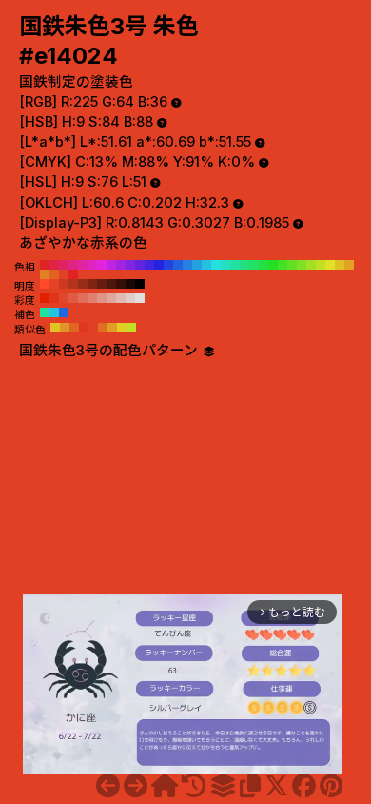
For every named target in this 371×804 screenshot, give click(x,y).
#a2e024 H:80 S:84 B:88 (311, 265)
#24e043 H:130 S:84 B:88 (263, 265)
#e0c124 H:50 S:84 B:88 (339, 265)
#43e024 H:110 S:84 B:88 (282, 265)
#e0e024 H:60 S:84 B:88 (330, 265)
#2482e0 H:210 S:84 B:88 (187, 265)
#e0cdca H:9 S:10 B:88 (130, 298)
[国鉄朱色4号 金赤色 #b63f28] (135, 786)
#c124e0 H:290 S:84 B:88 (111, 265)
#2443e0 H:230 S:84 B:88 (168, 265)
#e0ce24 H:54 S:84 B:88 (122, 327)
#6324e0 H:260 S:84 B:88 (140, 265)
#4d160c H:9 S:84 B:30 (111, 284)
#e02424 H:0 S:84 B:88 (73, 274)
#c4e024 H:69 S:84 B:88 (131, 327)
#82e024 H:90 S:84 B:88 (301, 265)
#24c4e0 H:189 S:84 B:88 (54, 312)
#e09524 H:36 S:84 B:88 (64, 327)
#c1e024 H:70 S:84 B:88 (320, 265)
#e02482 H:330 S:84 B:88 (73, 265)
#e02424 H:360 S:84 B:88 (44, 265)
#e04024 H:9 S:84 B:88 (93, 327)
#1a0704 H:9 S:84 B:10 (130, 284)
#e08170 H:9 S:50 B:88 (92, 298)
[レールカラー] (164, 786)
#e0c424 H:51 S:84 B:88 (55, 327)
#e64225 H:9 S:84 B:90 (54, 284)
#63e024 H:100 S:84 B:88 (292, 265)
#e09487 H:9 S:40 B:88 (102, 298)
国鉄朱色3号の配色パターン (110, 350)
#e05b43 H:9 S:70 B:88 (73, 298)
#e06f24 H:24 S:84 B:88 (102, 327)
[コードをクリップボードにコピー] (250, 786)
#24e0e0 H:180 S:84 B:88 (216, 265)
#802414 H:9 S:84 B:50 (92, 284)
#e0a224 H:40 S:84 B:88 (349, 265)
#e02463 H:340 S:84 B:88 (63, 265)
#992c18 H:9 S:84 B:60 (83, 284)
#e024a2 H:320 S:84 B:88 (83, 265)
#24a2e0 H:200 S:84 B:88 (197, 265)
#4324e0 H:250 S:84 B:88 (149, 265)
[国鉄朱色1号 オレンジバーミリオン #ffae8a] (108, 786)
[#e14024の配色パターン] (222, 786)
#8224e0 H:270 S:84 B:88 (130, 265)
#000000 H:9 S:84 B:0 (140, 284)
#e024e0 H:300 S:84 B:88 (102, 265)
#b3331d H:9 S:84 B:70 (73, 284)
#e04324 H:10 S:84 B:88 (63, 274)
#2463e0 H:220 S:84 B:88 (178, 265)
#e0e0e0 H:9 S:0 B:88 (140, 298)
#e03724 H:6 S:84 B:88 (83, 327)
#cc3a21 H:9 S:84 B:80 (63, 284)
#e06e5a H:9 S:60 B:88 (83, 298)
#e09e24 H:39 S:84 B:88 (112, 327)
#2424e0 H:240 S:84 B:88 (159, 265)
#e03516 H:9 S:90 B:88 (54, 298)
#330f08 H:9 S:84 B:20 (121, 284)
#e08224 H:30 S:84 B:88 (44, 274)
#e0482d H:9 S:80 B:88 (63, 298)
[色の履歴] (193, 786)
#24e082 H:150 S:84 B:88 (244, 265)
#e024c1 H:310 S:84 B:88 (92, 265)
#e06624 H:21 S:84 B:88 (74, 327)
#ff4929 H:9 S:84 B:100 (44, 284)
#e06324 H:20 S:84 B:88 (54, 274)
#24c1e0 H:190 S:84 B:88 (206, 265)
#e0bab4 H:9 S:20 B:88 (121, 298)
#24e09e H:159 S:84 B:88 (44, 312)
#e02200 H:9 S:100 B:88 (44, 298)
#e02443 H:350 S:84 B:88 (54, 265)
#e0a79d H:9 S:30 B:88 (111, 298)
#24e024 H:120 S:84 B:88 (273, 265)
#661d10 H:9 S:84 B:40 (102, 284)
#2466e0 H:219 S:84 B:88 (63, 312)
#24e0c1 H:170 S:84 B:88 (225, 265)
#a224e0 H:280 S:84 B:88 (121, 265)
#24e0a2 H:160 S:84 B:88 (235, 265)
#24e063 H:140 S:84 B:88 (254, 265)
